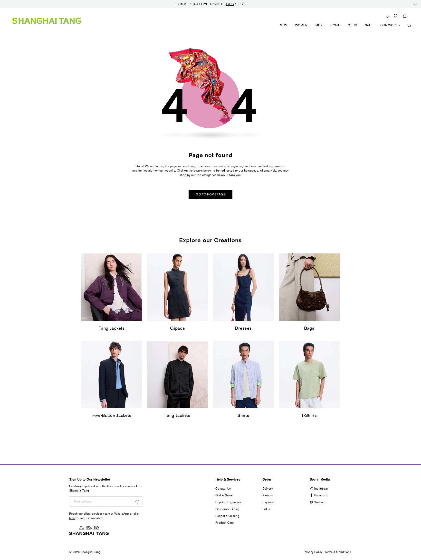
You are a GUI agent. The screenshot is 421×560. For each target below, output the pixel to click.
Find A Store (224, 495)
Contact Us (223, 488)
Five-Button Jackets (112, 415)
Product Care (224, 522)
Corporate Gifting (227, 509)
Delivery (267, 488)
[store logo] (47, 20)
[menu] (343, 28)
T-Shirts (309, 415)
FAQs (266, 509)
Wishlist (396, 16)
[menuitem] (283, 28)
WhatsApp (121, 513)
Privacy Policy (313, 552)
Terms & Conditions (338, 552)
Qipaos (177, 328)
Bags (309, 328)
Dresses (243, 328)
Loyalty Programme (228, 502)
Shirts (243, 415)
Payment (268, 502)
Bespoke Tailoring (227, 516)
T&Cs (230, 4)
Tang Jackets (112, 328)
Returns (267, 495)
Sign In (387, 16)
